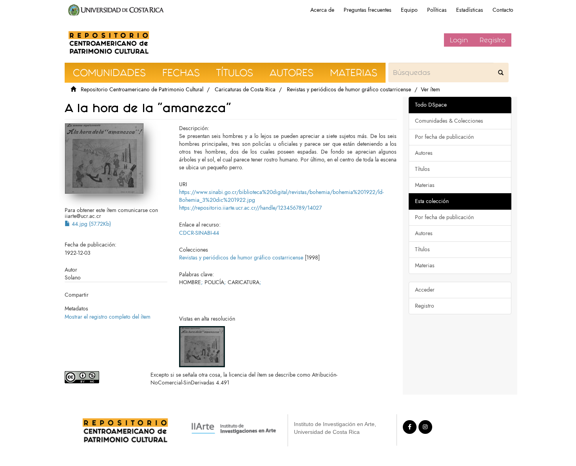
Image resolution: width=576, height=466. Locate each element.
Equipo (409, 10)
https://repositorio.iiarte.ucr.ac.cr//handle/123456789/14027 (250, 208)
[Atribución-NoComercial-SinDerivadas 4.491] (102, 377)
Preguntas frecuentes (367, 10)
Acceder (425, 290)
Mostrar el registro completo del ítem (107, 317)
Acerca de (322, 10)
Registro (492, 40)
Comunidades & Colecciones (449, 121)
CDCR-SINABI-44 (199, 233)
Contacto (503, 10)
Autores (424, 153)
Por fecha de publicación (444, 137)
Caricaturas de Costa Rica (245, 89)
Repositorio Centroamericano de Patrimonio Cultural (142, 89)
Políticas (437, 10)
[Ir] (501, 72)
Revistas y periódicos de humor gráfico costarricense (349, 89)
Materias (425, 185)
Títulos (422, 169)
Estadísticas (469, 10)
